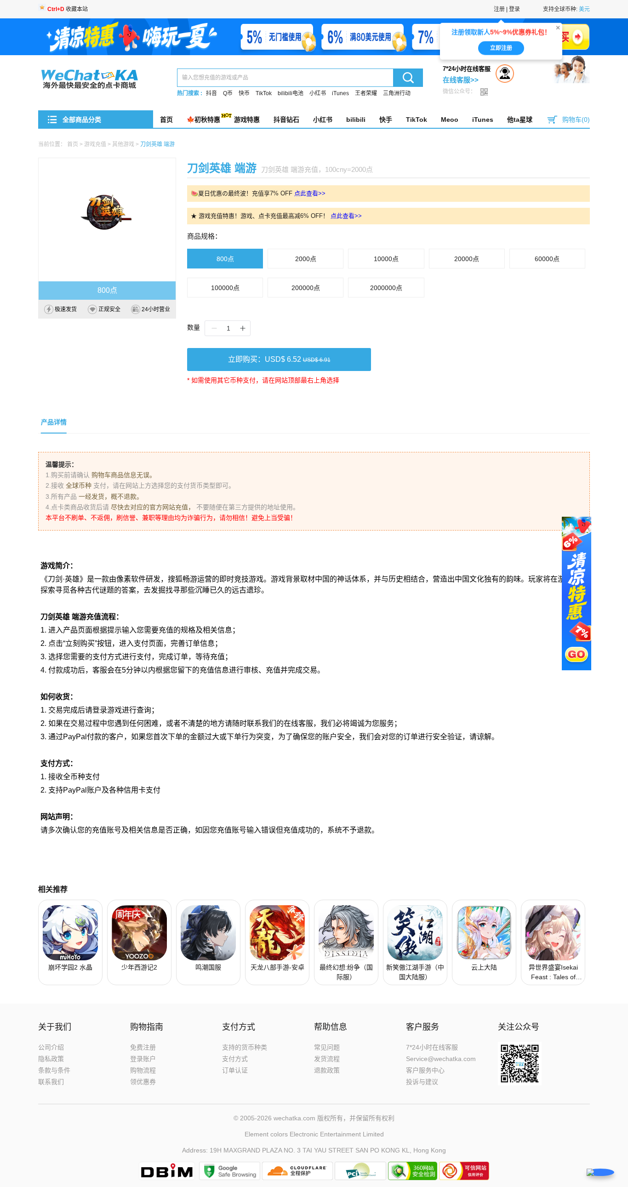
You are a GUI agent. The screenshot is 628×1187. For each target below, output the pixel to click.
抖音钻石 (286, 119)
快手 (385, 119)
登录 (514, 9)
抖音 (211, 93)
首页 (166, 119)
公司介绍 (51, 1047)
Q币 (228, 93)
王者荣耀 (366, 93)
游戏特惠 (247, 119)
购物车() (576, 119)
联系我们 (51, 1081)
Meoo (449, 119)
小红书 (317, 93)
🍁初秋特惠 (203, 119)
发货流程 (327, 1058)
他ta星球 (519, 119)
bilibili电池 (290, 93)
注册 (499, 9)
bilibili (355, 119)
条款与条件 (54, 1070)
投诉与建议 (422, 1081)
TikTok (264, 93)
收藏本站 (67, 9)
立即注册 (501, 43)
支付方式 (235, 1058)
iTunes (340, 93)
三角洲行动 (397, 93)
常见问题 (327, 1047)
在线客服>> (461, 80)
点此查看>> (309, 193)
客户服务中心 (425, 1070)
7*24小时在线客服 (432, 1047)
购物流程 (143, 1070)
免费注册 (143, 1047)
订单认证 (235, 1070)
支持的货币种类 (244, 1047)
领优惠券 (143, 1081)
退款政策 (327, 1070)
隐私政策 (51, 1058)
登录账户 (143, 1058)
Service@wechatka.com (441, 1058)
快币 (244, 93)
